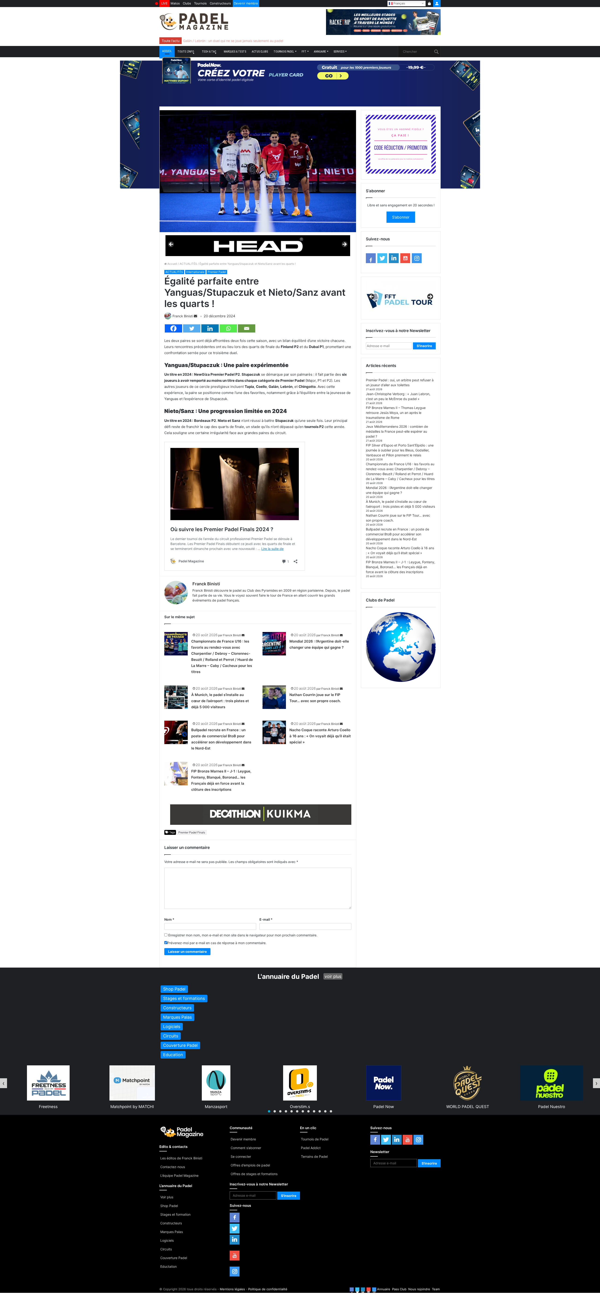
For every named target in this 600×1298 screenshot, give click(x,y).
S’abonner (400, 217)
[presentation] (3, 1083)
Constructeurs (220, 3)
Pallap (551, 1106)
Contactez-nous (172, 1167)
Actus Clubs (260, 51)
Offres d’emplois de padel (250, 1165)
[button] (269, 1111)
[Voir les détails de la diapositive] (257, 245)
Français (399, 3)
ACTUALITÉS (188, 263)
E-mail (266, 919)
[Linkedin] (210, 328)
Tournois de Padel (314, 1139)
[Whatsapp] (228, 328)
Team (436, 1289)
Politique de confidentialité (267, 1289)
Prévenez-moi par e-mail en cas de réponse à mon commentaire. (216, 943)
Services (339, 51)
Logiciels (167, 1240)
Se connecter (241, 1156)
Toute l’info (185, 51)
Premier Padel (217, 272)
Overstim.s (132, 1106)
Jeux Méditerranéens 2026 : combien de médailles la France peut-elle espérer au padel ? (397, 431)
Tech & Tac (209, 51)
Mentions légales (232, 1289)
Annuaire (320, 51)
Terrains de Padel (314, 1156)
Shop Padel (169, 1206)
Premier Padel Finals (191, 832)
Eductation (168, 1266)
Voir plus (166, 1197)
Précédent (171, 244)
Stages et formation (175, 1214)
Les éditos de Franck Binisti (181, 1158)
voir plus (333, 976)
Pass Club (399, 1289)
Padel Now (216, 1106)
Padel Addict (311, 1148)
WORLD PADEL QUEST (300, 1106)
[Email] (246, 328)
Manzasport (48, 1106)
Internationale (195, 272)
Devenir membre (246, 3)
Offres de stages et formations (254, 1174)
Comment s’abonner (246, 1148)
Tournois (200, 3)
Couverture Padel (173, 1258)
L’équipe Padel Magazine (179, 1175)
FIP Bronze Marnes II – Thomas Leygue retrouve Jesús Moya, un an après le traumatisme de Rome (396, 413)
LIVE (164, 3)
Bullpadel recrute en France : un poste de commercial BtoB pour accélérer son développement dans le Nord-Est (397, 534)
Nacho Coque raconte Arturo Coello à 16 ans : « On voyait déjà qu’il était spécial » (320, 736)
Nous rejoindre (419, 1289)
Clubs (187, 3)
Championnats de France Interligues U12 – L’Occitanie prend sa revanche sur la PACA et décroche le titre (263, 41)
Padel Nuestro (384, 1106)
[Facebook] (173, 328)
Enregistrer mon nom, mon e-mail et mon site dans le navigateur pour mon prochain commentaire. (242, 935)
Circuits (166, 1249)
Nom (169, 919)
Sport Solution (467, 1106)
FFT (304, 51)
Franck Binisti (182, 316)
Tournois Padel (284, 51)
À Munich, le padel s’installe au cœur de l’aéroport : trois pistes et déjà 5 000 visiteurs (220, 701)
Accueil (167, 51)
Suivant (344, 244)
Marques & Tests (235, 51)
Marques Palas (171, 1232)
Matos (175, 3)
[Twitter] (191, 328)
